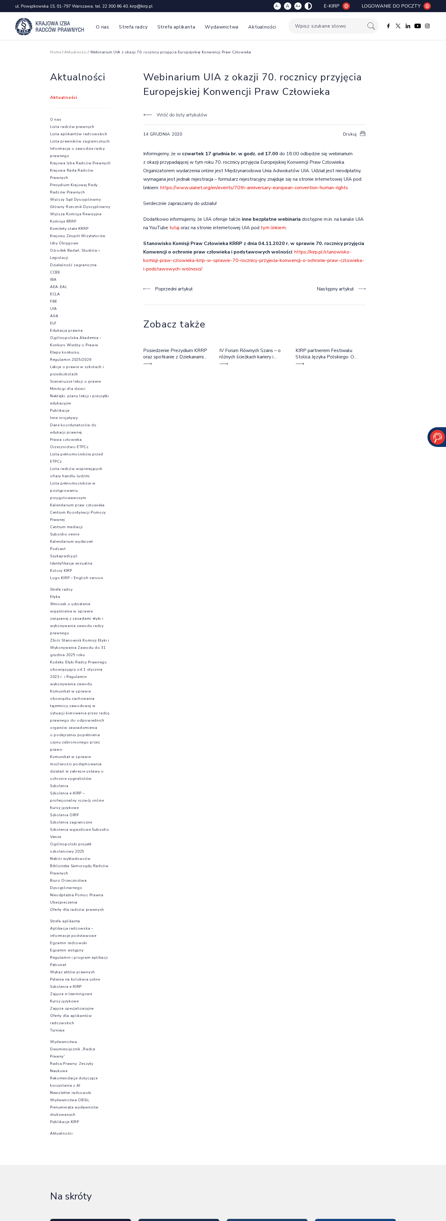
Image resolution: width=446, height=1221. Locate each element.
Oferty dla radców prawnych (77, 909)
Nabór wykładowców (70, 858)
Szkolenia (59, 785)
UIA (53, 308)
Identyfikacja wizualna (71, 563)
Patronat (58, 964)
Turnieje (57, 1030)
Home (55, 52)
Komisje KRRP (63, 221)
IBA (53, 279)
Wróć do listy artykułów (182, 115)
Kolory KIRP (61, 570)
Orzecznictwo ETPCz (69, 446)
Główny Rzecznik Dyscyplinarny (80, 206)
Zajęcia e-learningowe (71, 993)
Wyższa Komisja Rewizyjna (76, 214)
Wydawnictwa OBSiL (70, 1100)
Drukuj (350, 134)
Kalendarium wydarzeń (71, 541)
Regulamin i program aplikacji (79, 957)
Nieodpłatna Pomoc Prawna (76, 895)
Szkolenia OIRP (64, 815)
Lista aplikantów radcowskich (78, 134)
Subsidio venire (64, 534)
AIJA (54, 316)
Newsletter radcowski (70, 1092)
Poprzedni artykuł (174, 289)
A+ (298, 6)
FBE (53, 301)
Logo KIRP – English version (76, 577)
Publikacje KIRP (64, 1121)
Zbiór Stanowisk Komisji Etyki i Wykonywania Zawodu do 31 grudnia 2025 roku (79, 647)
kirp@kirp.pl (141, 6)
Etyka (55, 596)
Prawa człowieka (66, 439)
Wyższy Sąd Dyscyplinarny (75, 199)
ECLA (55, 294)
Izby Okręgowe (64, 243)
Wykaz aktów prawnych (72, 972)
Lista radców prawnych (72, 126)
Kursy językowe (64, 807)
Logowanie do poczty (391, 6)
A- (277, 6)
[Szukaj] (371, 26)
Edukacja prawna (66, 330)
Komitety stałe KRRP (69, 228)
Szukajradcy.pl (64, 556)
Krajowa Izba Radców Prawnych (80, 163)
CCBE (55, 272)
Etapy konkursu (64, 352)
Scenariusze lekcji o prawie (75, 381)
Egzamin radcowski (68, 943)
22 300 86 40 (115, 6)
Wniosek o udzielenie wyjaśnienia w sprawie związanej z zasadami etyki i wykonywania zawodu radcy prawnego (77, 619)
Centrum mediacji (66, 527)
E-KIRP (332, 6)
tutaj (174, 227)
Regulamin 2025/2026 (70, 359)
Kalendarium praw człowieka (77, 505)
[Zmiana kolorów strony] (308, 6)
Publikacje (59, 410)
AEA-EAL (58, 286)
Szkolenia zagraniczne (71, 822)
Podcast (58, 548)
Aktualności (262, 27)
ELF (53, 323)
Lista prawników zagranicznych (80, 141)
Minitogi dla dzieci (67, 388)
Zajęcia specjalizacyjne (72, 1008)
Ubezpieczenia (63, 902)
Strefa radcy (133, 27)
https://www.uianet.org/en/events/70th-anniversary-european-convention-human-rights (254, 187)
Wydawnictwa (221, 27)
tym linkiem (273, 227)
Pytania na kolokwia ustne (75, 979)
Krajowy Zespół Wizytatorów (78, 235)
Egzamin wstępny (67, 950)
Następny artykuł (335, 289)
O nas (102, 27)
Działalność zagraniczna (73, 265)
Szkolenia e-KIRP (66, 986)
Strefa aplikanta (176, 27)
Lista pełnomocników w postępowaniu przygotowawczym (73, 490)
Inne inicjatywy (64, 417)
